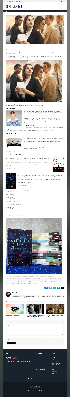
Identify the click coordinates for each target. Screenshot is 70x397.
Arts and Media (32, 276)
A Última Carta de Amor (41, 52)
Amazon (13, 151)
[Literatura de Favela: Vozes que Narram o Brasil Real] (55, 309)
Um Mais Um (30, 283)
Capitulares (33, 393)
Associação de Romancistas (41, 276)
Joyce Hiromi (8, 49)
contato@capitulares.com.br (57, 361)
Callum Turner (20, 278)
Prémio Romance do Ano (32, 281)
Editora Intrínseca (31, 212)
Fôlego (19, 11)
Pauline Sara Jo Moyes (22, 281)
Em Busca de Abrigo (52, 278)
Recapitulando (12, 11)
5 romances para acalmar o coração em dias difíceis (43, 215)
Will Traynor (35, 283)
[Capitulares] (14, 6)
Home (53, 369)
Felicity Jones (59, 278)
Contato (53, 373)
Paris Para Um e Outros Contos (11, 281)
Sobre (45, 11)
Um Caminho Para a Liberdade (21, 283)
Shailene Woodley (41, 281)
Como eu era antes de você (36, 278)
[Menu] (6, 11)
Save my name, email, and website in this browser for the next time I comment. (22, 339)
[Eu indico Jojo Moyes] (35, 29)
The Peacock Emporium (10, 283)
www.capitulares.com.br (56, 363)
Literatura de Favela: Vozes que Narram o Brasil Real (55, 316)
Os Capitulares (54, 371)
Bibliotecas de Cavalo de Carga (11, 278)
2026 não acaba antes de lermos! (21, 1)
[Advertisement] (44, 6)
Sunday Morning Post (49, 281)
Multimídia (33, 11)
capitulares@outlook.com (57, 359)
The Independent (57, 281)
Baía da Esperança (50, 276)
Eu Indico (26, 11)
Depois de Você (45, 278)
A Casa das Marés (9, 276)
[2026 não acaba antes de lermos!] (15, 309)
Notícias (40, 11)
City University (27, 278)
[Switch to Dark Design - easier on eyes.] (63, 1)
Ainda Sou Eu (25, 276)
